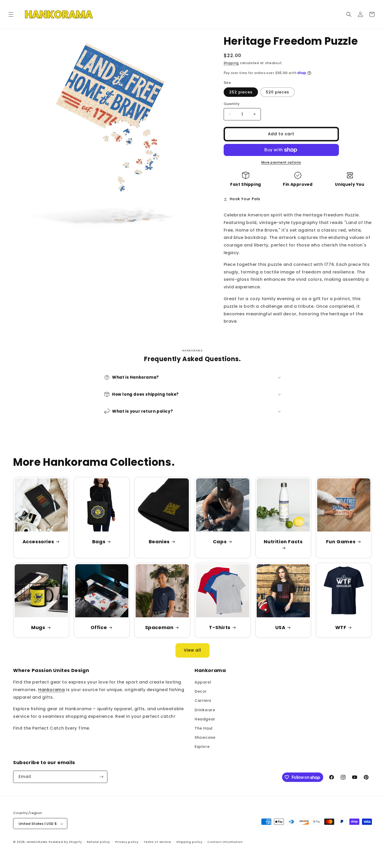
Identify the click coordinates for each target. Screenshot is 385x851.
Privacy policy (127, 842)
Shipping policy (189, 842)
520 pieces (277, 92)
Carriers (203, 700)
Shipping (231, 63)
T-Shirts (219, 627)
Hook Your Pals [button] (245, 198)
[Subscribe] (101, 777)
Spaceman (159, 627)
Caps (219, 542)
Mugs (38, 627)
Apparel (203, 682)
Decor (201, 691)
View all (192, 650)
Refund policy (98, 842)
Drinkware (205, 710)
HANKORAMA (37, 842)
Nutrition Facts (283, 542)
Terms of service (157, 842)
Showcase (205, 737)
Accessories (38, 542)
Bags (98, 542)
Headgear (205, 719)
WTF (340, 627)
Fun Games (340, 542)
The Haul (204, 728)
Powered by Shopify (65, 842)
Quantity (232, 103)
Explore (202, 746)
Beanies (159, 542)
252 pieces (240, 92)
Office (99, 627)
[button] (11, 14)
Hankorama (51, 690)
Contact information (225, 842)
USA (280, 627)
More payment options (281, 162)
